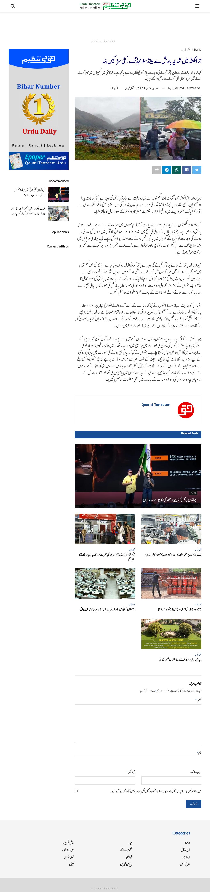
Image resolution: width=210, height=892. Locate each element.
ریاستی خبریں (126, 864)
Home (197, 49)
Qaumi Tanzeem (186, 88)
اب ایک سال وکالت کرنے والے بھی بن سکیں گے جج (180, 660)
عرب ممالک (68, 850)
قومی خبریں (186, 49)
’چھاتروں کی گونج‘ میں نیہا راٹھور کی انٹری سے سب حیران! (169, 500)
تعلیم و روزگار (126, 850)
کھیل (71, 864)
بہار (130, 842)
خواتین (129, 857)
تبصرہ (198, 699)
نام (199, 752)
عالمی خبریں (68, 842)
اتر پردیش (185, 850)
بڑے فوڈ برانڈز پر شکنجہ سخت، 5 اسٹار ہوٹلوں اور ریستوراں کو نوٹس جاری (173, 555)
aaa (187, 842)
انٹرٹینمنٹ (185, 864)
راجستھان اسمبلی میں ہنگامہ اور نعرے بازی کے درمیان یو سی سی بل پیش (107, 609)
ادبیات (186, 857)
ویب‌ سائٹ (195, 771)
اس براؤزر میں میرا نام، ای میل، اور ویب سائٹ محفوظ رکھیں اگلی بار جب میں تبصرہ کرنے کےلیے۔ (155, 791)
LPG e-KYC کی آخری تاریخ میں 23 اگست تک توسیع (179, 609)
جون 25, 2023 (147, 88)
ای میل (130, 771)
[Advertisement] (105, 24)
